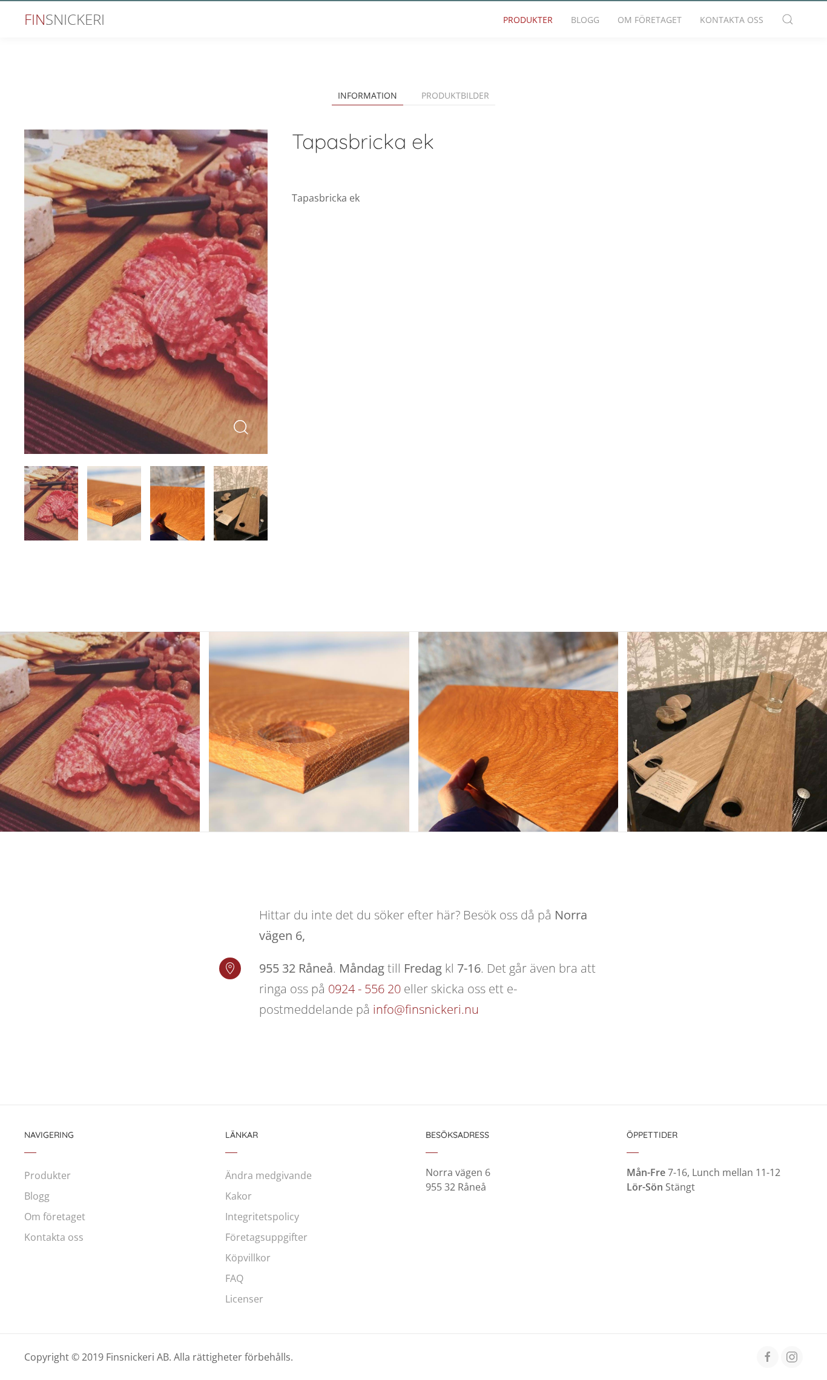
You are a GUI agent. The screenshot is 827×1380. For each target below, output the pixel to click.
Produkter (528, 19)
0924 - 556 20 (364, 989)
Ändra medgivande (268, 1175)
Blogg (585, 19)
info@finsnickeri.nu (426, 1009)
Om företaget (650, 19)
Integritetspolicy (262, 1216)
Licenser (244, 1299)
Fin (64, 19)
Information (367, 95)
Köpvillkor (248, 1257)
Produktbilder (455, 95)
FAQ (234, 1278)
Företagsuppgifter (266, 1237)
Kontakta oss (731, 19)
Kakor (238, 1196)
